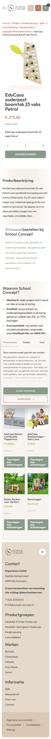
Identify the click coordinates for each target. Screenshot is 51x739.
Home (6, 23)
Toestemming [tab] (10, 342)
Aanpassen (24, 399)
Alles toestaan (25, 391)
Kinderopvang (29, 23)
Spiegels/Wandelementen (17, 31)
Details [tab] (26, 342)
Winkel (15, 23)
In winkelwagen (25, 154)
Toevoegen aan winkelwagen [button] (14, 462)
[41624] (25, 62)
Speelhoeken (27, 27)
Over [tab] (42, 342)
